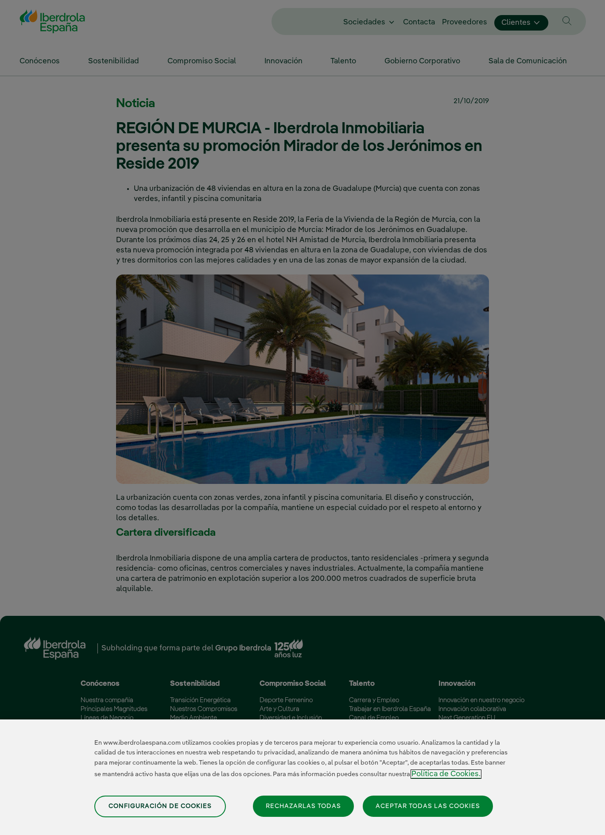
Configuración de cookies (160, 806)
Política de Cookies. (446, 774)
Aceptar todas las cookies (428, 806)
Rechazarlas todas (303, 806)
